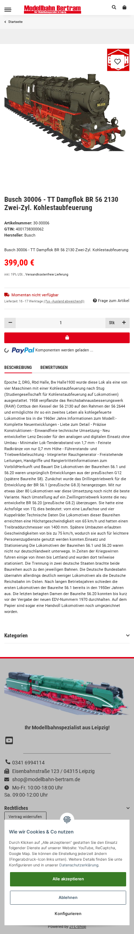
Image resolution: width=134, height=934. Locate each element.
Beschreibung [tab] (18, 367)
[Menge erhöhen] (124, 323)
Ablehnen (68, 897)
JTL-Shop (77, 926)
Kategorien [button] (16, 635)
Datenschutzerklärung (78, 865)
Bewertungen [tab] (54, 367)
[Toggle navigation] (7, 9)
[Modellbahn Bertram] (52, 9)
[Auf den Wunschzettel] (117, 61)
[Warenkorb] (124, 7)
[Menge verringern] (10, 323)
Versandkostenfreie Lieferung (46, 274)
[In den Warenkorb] (67, 337)
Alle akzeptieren (68, 878)
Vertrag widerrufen (25, 816)
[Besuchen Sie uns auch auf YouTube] (10, 740)
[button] (114, 7)
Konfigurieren (68, 913)
